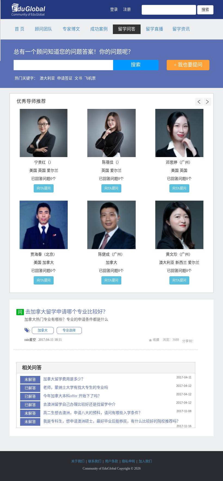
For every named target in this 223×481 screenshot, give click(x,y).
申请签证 (64, 78)
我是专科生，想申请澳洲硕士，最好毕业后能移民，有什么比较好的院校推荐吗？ (111, 421)
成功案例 (99, 29)
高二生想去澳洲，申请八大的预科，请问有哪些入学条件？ (92, 413)
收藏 (155, 340)
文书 (78, 78)
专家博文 (71, 29)
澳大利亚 (47, 78)
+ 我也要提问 (188, 65)
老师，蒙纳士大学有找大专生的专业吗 (75, 387)
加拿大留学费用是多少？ (64, 379)
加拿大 (43, 330)
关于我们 (77, 461)
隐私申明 (128, 461)
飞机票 (90, 78)
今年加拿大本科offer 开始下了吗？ (72, 396)
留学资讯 (181, 29)
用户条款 (111, 461)
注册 (127, 9)
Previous (199, 102)
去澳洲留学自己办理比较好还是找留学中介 (79, 404)
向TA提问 (44, 188)
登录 (114, 9)
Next (207, 102)
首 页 (20, 29)
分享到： (188, 341)
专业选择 (69, 330)
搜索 (205, 10)
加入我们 (145, 461)
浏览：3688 (171, 340)
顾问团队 (43, 29)
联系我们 (94, 461)
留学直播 (154, 29)
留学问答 (127, 29)
